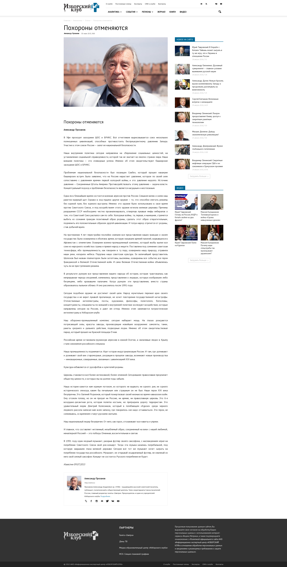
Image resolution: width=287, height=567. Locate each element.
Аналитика (113, 11)
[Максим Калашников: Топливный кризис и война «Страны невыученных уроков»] (212, 202)
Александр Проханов (71, 33)
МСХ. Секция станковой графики (134, 554)
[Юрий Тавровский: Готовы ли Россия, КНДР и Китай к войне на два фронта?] (186, 202)
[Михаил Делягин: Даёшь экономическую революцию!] (182, 135)
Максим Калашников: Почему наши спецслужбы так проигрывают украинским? (210, 248)
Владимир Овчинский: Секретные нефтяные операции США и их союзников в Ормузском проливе (207, 163)
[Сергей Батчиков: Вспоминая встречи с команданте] (182, 102)
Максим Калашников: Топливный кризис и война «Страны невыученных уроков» (210, 216)
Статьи (87, 20)
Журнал (161, 11)
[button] (219, 12)
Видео (183, 11)
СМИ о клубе (150, 4)
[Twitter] (108, 501)
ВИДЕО (180, 188)
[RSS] (206, 4)
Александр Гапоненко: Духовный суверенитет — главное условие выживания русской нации (207, 68)
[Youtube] (221, 4)
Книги (173, 11)
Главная (67, 20)
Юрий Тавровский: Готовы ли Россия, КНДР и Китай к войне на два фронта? (186, 216)
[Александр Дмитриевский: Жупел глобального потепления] (182, 149)
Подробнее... (106, 496)
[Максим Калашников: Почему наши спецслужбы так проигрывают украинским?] (212, 232)
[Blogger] (86, 501)
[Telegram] (211, 4)
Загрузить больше (198, 176)
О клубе (109, 4)
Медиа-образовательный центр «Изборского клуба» (143, 547)
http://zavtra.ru (89, 483)
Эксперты (138, 4)
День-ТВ (123, 541)
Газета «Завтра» (126, 535)
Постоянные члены (123, 4)
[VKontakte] (216, 4)
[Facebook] (92, 501)
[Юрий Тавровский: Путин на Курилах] (186, 232)
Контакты (162, 4)
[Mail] (201, 4)
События (130, 11)
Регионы (146, 11)
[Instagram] (97, 501)
